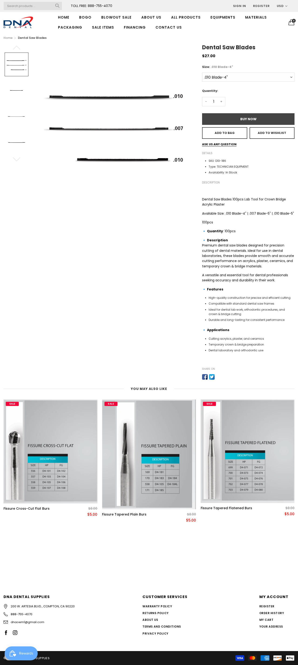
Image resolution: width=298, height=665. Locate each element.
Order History (271, 613)
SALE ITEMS (103, 27)
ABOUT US (151, 17)
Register (261, 6)
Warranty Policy (157, 606)
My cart (266, 620)
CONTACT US (169, 27)
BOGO (85, 17)
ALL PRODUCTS (186, 17)
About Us (150, 620)
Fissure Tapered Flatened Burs (226, 508)
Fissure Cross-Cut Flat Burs (26, 508)
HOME (63, 17)
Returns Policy (155, 613)
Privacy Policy (155, 633)
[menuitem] (63, 17)
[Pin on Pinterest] (219, 377)
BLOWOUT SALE (116, 17)
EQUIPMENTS (222, 17)
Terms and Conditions (161, 626)
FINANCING (135, 27)
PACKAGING (70, 27)
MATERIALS (256, 17)
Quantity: (210, 91)
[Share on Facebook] (205, 377)
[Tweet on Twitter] (212, 377)
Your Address (271, 626)
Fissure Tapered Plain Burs (124, 514)
